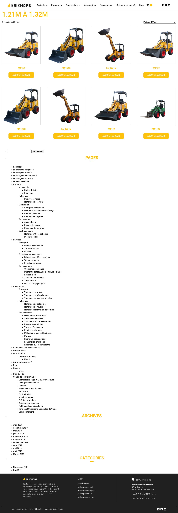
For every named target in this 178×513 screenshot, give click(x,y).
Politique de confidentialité (31, 406)
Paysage (17, 240)
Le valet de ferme (21, 181)
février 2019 (18, 454)
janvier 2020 (18, 434)
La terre (27, 251)
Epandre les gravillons (34, 342)
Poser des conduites (33, 324)
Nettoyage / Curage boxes (36, 234)
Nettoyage (23, 196)
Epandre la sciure (32, 225)
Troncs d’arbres (31, 248)
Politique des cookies (29, 383)
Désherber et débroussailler (37, 257)
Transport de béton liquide (36, 295)
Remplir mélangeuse (33, 216)
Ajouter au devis (21, 75)
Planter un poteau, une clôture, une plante (42, 272)
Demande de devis (27, 356)
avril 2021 (17, 425)
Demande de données (29, 403)
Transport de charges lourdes (38, 298)
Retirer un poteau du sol (35, 339)
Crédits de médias (27, 400)
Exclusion (23, 391)
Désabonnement (26, 412)
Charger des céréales (34, 208)
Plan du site (18, 374)
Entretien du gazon (32, 263)
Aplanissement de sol (34, 318)
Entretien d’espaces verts (30, 254)
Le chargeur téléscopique (25, 175)
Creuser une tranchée (34, 269)
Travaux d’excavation (33, 327)
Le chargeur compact (23, 178)
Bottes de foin (30, 190)
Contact (16, 368)
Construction (19, 286)
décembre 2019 (20, 436)
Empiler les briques (33, 330)
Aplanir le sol (30, 222)
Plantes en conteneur (34, 245)
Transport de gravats (34, 292)
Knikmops (17, 167)
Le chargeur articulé (22, 173)
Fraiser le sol (30, 275)
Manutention (24, 187)
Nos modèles (19, 351)
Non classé (18, 467)
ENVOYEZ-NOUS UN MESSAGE (143, 498)
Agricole (17, 184)
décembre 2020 (20, 428)
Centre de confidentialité (24, 377)
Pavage (27, 336)
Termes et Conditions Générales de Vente (37, 409)
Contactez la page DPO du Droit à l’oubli (36, 380)
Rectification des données (31, 388)
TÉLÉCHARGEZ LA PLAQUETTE (143, 494)
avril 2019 (17, 451)
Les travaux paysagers (34, 283)
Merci (27, 359)
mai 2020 (17, 431)
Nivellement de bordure (35, 315)
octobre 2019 (19, 439)
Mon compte (19, 353)
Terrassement (25, 219)
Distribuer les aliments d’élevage (39, 210)
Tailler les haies (31, 260)
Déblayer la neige (32, 199)
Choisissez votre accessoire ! (26, 348)
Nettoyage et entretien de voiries (39, 310)
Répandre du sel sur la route (37, 345)
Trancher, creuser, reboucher (37, 321)
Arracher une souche (34, 278)
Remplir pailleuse (32, 213)
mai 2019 (17, 448)
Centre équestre (26, 231)
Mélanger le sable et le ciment (37, 333)
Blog (15, 365)
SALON (16, 470)
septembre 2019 (20, 442)
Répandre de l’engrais (34, 228)
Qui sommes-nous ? (22, 362)
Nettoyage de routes (33, 307)
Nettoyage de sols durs (35, 304)
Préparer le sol (31, 237)
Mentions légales (26, 397)
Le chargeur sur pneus (23, 170)
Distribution (24, 205)
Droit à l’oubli (25, 394)
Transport (23, 243)
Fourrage (28, 193)
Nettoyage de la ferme (34, 202)
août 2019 (17, 445)
